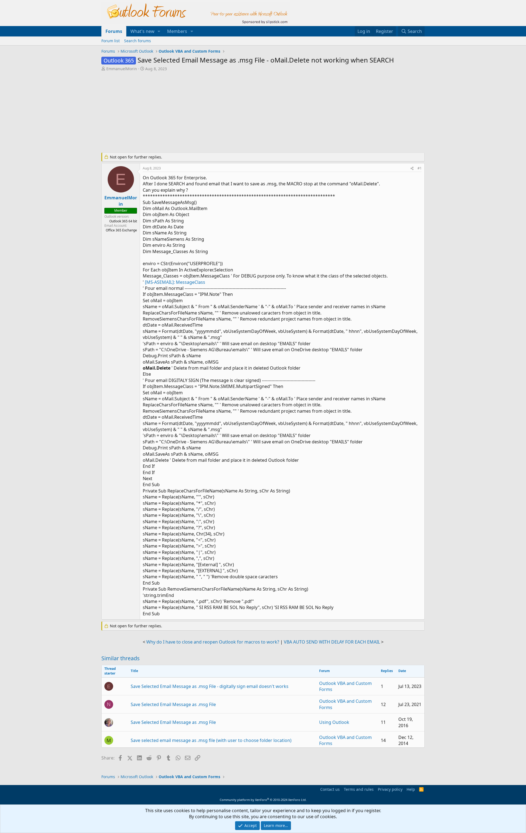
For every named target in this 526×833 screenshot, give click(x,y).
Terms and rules (359, 789)
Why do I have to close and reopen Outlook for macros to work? (212, 642)
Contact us (330, 789)
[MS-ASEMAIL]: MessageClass (175, 282)
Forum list (110, 40)
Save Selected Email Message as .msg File (173, 704)
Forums (113, 31)
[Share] (412, 168)
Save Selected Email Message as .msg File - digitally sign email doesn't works (209, 686)
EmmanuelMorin (121, 68)
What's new (142, 31)
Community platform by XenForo (263, 800)
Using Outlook (334, 722)
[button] (159, 31)
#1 (420, 168)
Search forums (137, 40)
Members (177, 31)
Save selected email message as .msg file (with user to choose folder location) (211, 740)
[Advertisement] (234, 112)
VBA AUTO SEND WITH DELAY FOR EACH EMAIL (332, 642)
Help (411, 789)
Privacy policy (390, 789)
